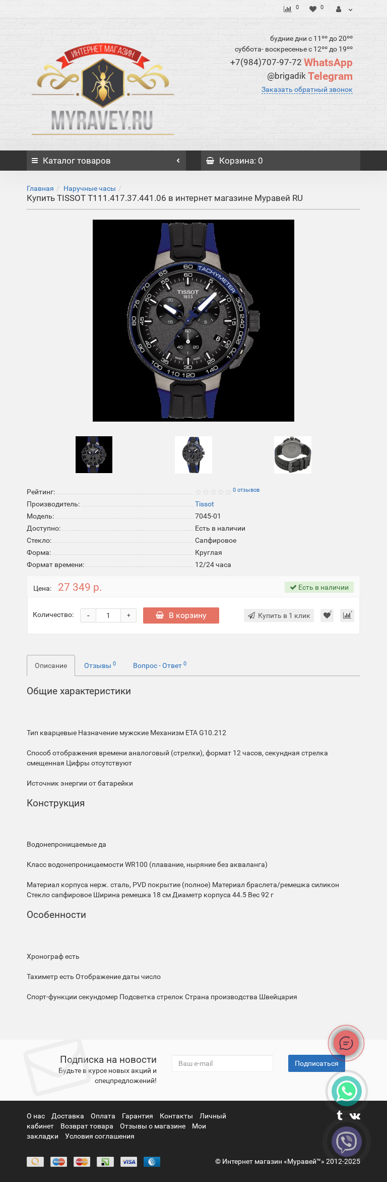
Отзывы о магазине (153, 1126)
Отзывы (100, 665)
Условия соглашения (100, 1136)
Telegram (310, 76)
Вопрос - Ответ (159, 665)
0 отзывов (246, 490)
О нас (36, 1116)
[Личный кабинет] (344, 9)
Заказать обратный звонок (307, 89)
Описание (51, 665)
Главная (40, 188)
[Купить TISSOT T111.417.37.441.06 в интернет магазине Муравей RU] (193, 321)
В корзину (188, 615)
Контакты (177, 1116)
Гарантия (138, 1116)
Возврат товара (87, 1126)
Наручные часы (89, 188)
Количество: (53, 614)
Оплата (104, 1116)
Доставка (68, 1116)
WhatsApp (291, 63)
